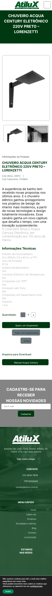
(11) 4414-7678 (30, 475)
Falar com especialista (26, 332)
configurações (36, 586)
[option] (14, 133)
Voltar (27, 341)
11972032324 (31, 481)
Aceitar (8, 591)
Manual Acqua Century (26, 362)
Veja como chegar (26, 459)
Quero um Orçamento (26, 325)
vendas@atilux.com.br (27, 487)
